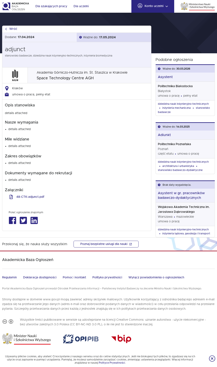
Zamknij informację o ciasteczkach (212, 358)
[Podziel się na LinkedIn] (34, 220)
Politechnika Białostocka (175, 86)
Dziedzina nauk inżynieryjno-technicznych (183, 104)
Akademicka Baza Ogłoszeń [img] (15, 6)
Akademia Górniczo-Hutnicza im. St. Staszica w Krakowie (82, 72)
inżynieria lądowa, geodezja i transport (186, 233)
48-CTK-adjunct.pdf (30, 196)
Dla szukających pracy (51, 6)
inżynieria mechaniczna (176, 108)
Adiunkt (164, 135)
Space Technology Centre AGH (65, 78)
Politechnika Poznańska (174, 144)
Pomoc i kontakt (74, 277)
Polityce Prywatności (112, 363)
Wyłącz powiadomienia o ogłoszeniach (156, 277)
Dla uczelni (81, 6)
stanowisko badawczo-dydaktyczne (180, 170)
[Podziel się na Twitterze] (23, 220)
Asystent (165, 77)
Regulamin (9, 277)
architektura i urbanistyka (178, 166)
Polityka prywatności (107, 277)
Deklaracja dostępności (39, 277)
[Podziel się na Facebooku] (12, 220)
